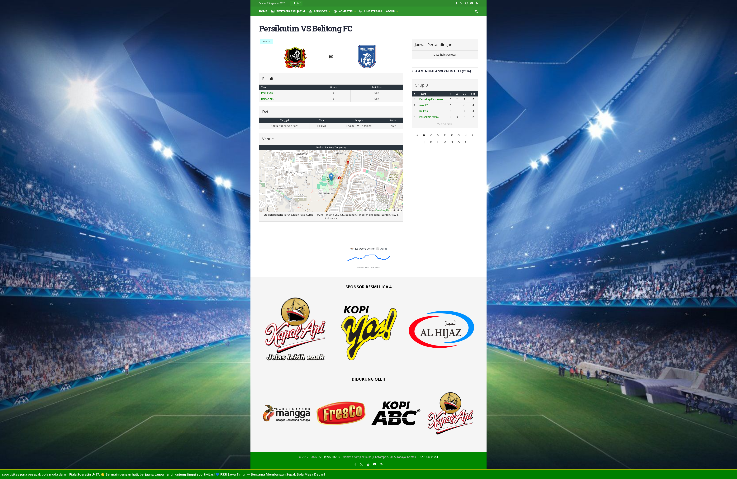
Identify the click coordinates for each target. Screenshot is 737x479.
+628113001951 (428, 457)
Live (298, 3)
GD (465, 93)
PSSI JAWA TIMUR (329, 457)
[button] (417, 135)
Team (422, 93)
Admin (390, 11)
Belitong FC (267, 99)
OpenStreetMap (382, 210)
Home (263, 11)
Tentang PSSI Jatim (290, 11)
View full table (444, 124)
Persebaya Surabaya (431, 99)
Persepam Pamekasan (432, 105)
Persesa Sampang (430, 111)
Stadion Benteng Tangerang (331, 147)
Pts (473, 93)
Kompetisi (346, 11)
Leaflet (359, 210)
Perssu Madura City (430, 117)
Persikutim (267, 93)
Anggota (321, 11)
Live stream (373, 11)
